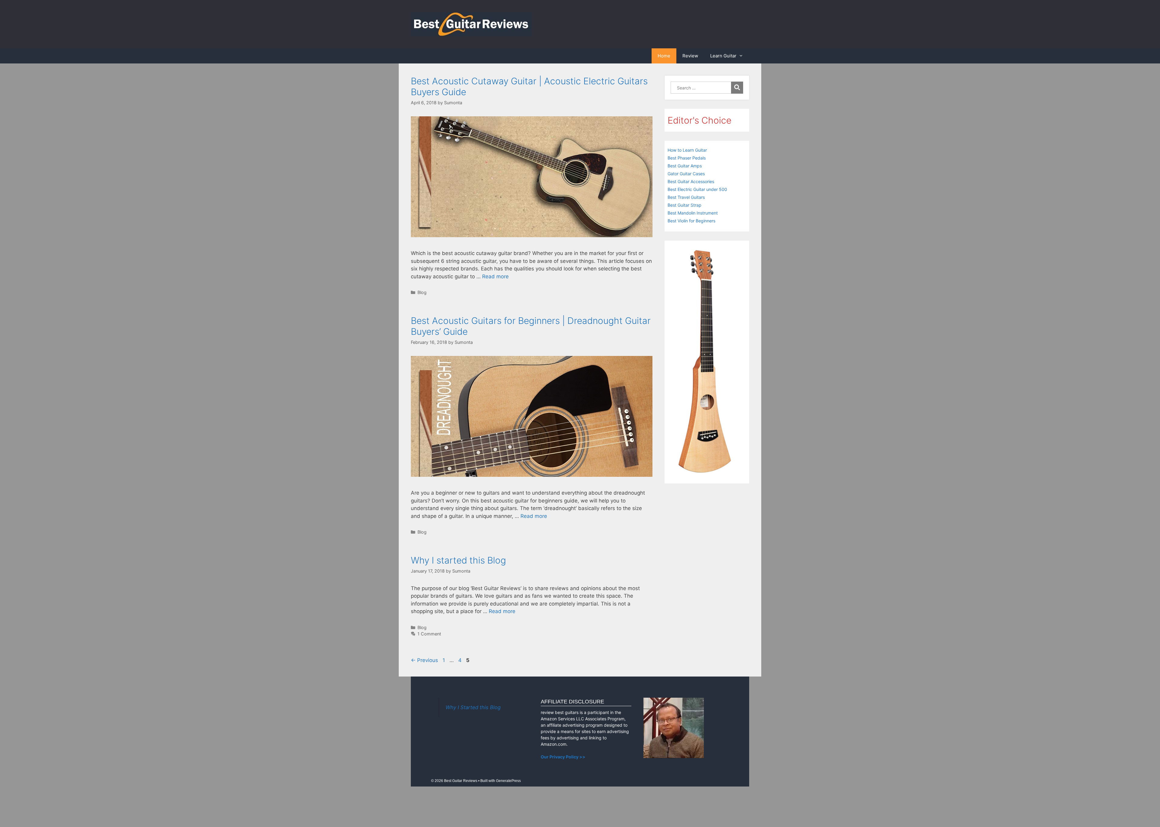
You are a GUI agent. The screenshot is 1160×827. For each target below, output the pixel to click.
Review (690, 56)
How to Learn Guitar (687, 150)
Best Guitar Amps (685, 165)
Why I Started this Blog (473, 707)
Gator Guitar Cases (686, 173)
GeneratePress (508, 781)
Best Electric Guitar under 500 (697, 189)
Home (664, 56)
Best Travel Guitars (686, 197)
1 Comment (429, 633)
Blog (422, 292)
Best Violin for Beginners (691, 220)
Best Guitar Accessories (691, 181)
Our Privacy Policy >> (563, 756)
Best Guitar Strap (684, 205)
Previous (424, 660)
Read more (495, 276)
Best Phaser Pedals (687, 157)
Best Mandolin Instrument (693, 212)
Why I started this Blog (458, 560)
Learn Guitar (723, 56)
